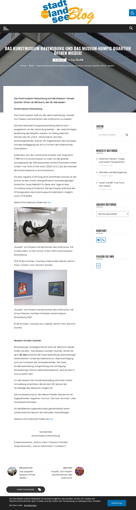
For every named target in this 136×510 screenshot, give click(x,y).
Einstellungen (30, 505)
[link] (132, 12)
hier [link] (49, 202)
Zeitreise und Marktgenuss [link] (113, 172)
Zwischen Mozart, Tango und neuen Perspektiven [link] (112, 160)
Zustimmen (116, 503)
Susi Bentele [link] (77, 59)
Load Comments (25, 489)
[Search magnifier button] (127, 135)
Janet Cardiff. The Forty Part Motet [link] (111, 184)
